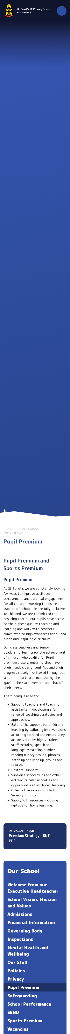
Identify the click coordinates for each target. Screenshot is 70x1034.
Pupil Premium (14, 532)
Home (7, 528)
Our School (30, 528)
